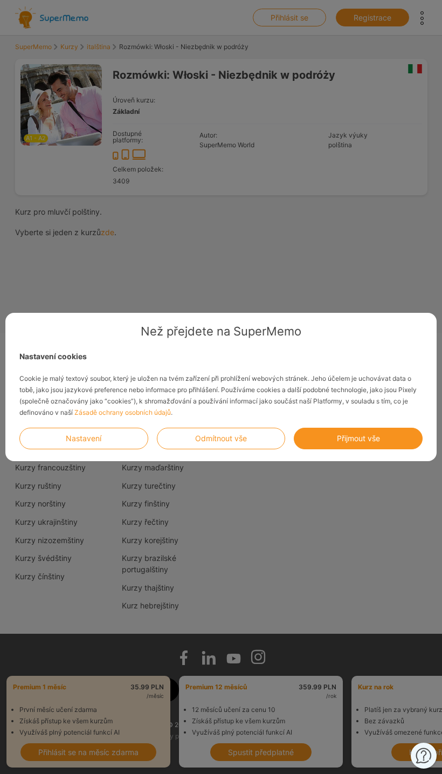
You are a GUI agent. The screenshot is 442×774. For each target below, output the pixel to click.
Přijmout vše (358, 438)
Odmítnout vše (221, 438)
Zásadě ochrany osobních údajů (122, 412)
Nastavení (83, 438)
